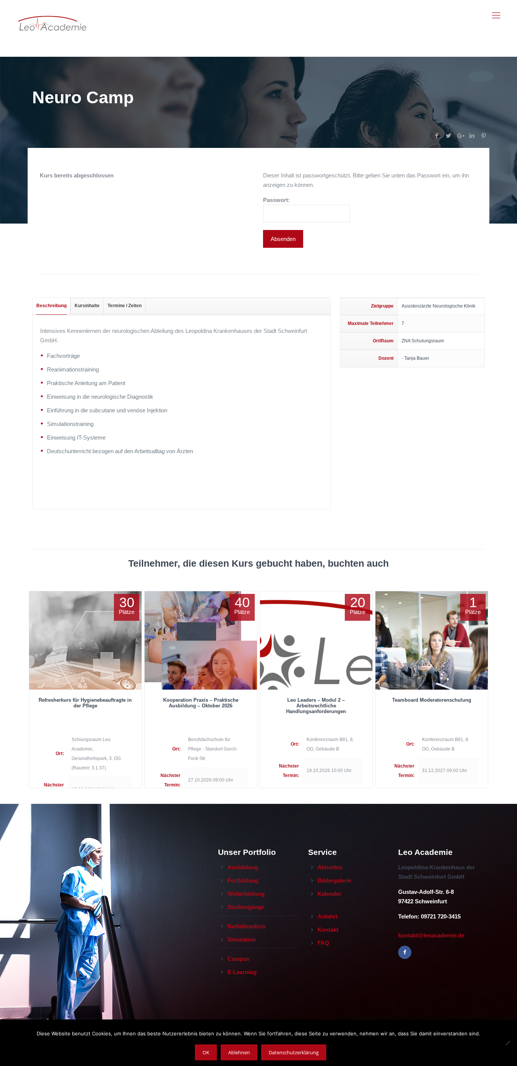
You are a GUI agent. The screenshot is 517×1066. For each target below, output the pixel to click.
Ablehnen (239, 1052)
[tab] (52, 306)
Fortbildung (242, 880)
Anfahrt (328, 916)
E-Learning (242, 972)
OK (205, 1052)
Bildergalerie (334, 880)
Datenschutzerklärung (294, 1052)
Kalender (329, 893)
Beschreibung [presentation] (51, 305)
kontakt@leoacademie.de (431, 935)
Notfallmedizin (246, 926)
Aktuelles (330, 867)
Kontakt (328, 929)
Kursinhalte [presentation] (87, 305)
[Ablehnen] (507, 1043)
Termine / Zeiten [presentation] (124, 305)
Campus (238, 959)
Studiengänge (245, 907)
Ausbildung (242, 867)
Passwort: (276, 200)
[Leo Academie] (52, 15)
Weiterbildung (246, 893)
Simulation (241, 939)
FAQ (323, 943)
